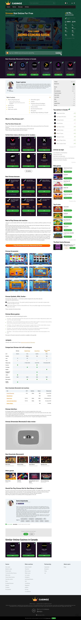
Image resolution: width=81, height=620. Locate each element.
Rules (6, 581)
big (22, 184)
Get (12, 191)
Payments (27, 569)
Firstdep (39, 184)
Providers (7, 587)
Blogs (65, 567)
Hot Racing (66, 174)
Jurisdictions (27, 583)
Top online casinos (9, 579)
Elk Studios (19, 482)
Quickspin (31, 483)
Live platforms (28, 591)
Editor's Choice (9, 184)
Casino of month (28, 567)
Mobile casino (27, 573)
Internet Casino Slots (57, 154)
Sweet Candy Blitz (47, 351)
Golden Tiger (66, 187)
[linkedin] (16, 503)
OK (53, 618)
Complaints (27, 577)
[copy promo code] (12, 72)
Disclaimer (46, 569)
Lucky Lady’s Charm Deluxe (11, 400)
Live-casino (27, 575)
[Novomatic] (74, 84)
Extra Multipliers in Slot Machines (60, 152)
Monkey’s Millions (10, 403)
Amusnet (65, 169)
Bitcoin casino (28, 571)
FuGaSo (6, 482)
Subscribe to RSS (40, 615)
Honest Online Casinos (10, 577)
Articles (27, 7)
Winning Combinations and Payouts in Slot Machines (63, 158)
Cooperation (46, 567)
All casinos (28, 171)
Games (14, 7)
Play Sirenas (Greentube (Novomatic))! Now (28, 245)
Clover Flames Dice (67, 219)
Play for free (11, 461)
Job (45, 573)
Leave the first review (69, 14)
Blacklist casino (8, 569)
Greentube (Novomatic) (9, 465)
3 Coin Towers (66, 206)
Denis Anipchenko (11, 90)
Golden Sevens (9, 398)
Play (11, 74)
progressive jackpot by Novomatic (28, 342)
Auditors (26, 587)
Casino (8, 7)
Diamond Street (9, 395)
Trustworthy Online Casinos (10, 573)
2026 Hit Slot (66, 226)
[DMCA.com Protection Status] (39, 611)
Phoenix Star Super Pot (68, 194)
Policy (45, 571)
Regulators (27, 585)
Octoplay (65, 234)
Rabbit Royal (27, 350)
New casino (7, 567)
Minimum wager (25, 204)
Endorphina (65, 214)
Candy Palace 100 (67, 181)
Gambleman (66, 213)
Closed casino (8, 571)
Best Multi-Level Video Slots (59, 156)
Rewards (7, 585)
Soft (26, 581)
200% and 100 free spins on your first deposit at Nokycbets (69, 245)
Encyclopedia (8, 589)
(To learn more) (48, 618)
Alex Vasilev (15, 524)
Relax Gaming (43, 482)
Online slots (7, 575)
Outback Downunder (10, 393)
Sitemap (26, 589)
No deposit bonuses (9, 583)
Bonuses (20, 7)
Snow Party (37, 350)
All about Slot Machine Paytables (60, 159)
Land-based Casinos (29, 579)
